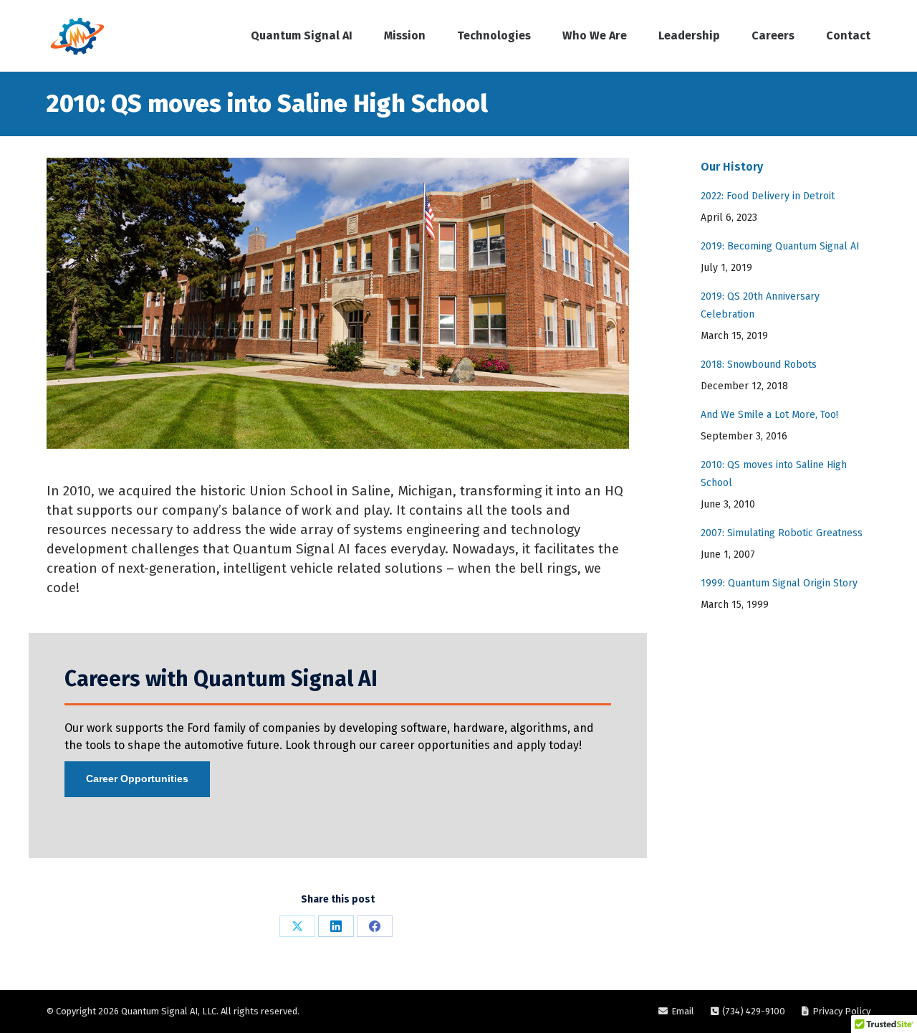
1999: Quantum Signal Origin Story (779, 583)
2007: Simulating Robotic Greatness (782, 533)
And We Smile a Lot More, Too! (769, 415)
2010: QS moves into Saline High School (774, 474)
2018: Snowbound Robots (759, 364)
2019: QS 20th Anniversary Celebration (760, 305)
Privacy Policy (841, 1011)
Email (682, 1011)
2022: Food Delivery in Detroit (768, 196)
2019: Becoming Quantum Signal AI (780, 246)
